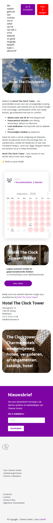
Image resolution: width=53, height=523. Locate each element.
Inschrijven (15, 428)
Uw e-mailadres (16, 414)
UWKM (43, 519)
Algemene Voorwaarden (14, 503)
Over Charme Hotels (12, 470)
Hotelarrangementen (12, 473)
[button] (18, 283)
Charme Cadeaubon (12, 476)
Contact (6, 497)
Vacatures (7, 494)
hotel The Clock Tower (27, 297)
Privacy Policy (9, 500)
